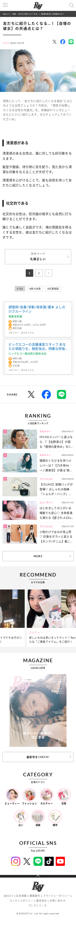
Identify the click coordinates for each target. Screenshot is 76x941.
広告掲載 (21, 896)
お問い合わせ (58, 900)
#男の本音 (35, 289)
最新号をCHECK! (38, 757)
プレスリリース (37, 905)
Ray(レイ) (6, 14)
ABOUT (8, 896)
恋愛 (14, 14)
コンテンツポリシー (21, 900)
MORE (38, 556)
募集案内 (35, 896)
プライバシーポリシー (56, 896)
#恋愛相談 (53, 289)
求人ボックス (27, 332)
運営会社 (41, 900)
